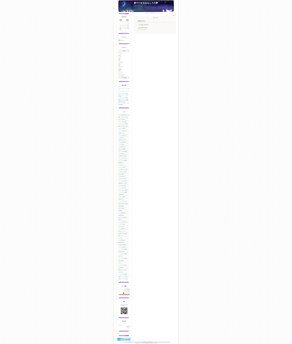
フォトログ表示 (126, 293)
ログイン (138, 29)
